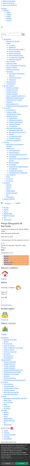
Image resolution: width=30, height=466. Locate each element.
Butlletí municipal (9, 216)
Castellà (8, 14)
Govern (6, 342)
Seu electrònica (8, 356)
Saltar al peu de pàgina (10, 5)
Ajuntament (4, 338)
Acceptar (21, 463)
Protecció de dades (10, 435)
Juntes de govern (9, 346)
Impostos (7, 376)
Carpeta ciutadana (9, 368)
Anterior (3, 305)
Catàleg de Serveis (9, 364)
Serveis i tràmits (6, 360)
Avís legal (7, 437)
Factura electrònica (10, 378)
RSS (5, 218)
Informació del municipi (11, 392)
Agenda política (8, 262)
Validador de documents (11, 374)
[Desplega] (12, 203)
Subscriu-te (4, 320)
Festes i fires (8, 400)
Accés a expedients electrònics (13, 370)
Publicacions (8, 264)
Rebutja (8, 463)
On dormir (7, 406)
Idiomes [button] (6, 10)
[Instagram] (11, 428)
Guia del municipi (9, 390)
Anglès (8, 16)
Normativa (7, 354)
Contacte (4, 8)
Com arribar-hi (8, 384)
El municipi (4, 382)
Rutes (5, 404)
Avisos (6, 212)
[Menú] (2, 37)
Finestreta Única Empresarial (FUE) (14, 380)
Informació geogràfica (11, 394)
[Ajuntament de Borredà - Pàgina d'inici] (11, 29)
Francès (8, 20)
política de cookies (17, 458)
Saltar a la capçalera (9, 1)
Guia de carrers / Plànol (11, 388)
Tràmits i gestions (9, 366)
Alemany (9, 18)
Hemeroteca (8, 220)
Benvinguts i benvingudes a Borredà (15, 398)
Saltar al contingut (8, 3)
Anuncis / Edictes (9, 350)
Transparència (8, 358)
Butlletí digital (8, 214)
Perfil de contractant (10, 352)
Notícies (6, 207)
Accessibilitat (8, 439)
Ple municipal (8, 344)
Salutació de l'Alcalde (10, 340)
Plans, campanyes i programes (13, 348)
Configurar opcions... (7, 460)
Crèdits (6, 431)
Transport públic (9, 386)
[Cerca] (23, 34)
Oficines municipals (10, 362)
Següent (9, 305)
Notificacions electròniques (12, 372)
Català (8, 12)
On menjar (7, 408)
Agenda (18, 203)
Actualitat (7, 203)
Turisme (3, 396)
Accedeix (3, 279)
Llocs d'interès (8, 402)
